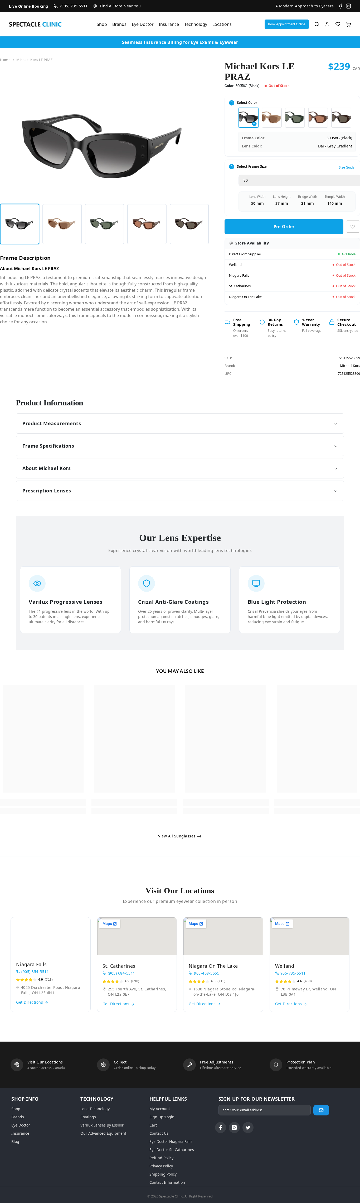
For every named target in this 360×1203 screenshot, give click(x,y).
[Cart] (348, 24)
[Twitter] (248, 1127)
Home (5, 59)
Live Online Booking (28, 6)
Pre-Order (284, 226)
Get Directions (30, 1002)
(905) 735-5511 (74, 5)
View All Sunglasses (177, 835)
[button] (287, 24)
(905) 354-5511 (35, 971)
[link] (43, 802)
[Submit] (321, 1110)
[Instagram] (348, 6)
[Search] (316, 24)
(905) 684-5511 (121, 973)
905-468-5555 (206, 973)
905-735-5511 (293, 973)
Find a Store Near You (120, 5)
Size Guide (346, 167)
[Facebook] (340, 6)
